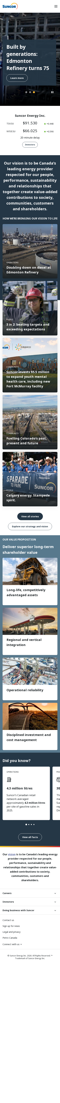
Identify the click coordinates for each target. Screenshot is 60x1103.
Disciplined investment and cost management (29, 737)
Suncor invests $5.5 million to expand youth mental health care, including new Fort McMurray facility (28, 379)
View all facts (30, 837)
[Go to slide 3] (31, 824)
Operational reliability (25, 690)
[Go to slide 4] (33, 824)
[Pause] (52, 92)
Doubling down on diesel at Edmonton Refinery (28, 269)
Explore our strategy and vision (30, 526)
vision (12, 854)
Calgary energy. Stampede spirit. (28, 497)
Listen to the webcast (23, 77)
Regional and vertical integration (24, 642)
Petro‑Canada (10, 937)
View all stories (30, 516)
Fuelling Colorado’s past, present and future (26, 440)
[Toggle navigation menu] (56, 6)
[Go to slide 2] (28, 824)
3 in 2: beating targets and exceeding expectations (27, 326)
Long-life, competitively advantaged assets (26, 592)
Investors (30, 144)
